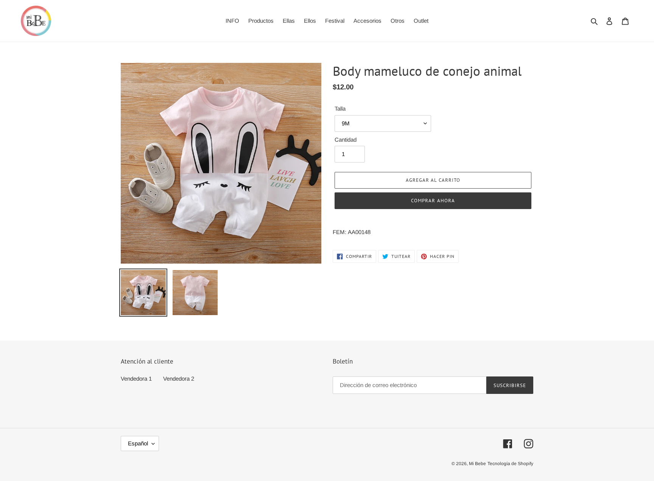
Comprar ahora (433, 200)
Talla (340, 108)
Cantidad (346, 139)
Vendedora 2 (178, 378)
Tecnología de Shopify (510, 463)
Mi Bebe (477, 463)
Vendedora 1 (136, 378)
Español (138, 443)
